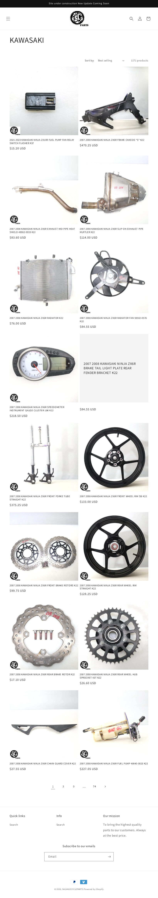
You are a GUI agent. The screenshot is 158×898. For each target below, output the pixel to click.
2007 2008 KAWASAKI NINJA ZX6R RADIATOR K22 (36, 318)
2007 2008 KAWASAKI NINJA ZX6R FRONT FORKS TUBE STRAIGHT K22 (40, 498)
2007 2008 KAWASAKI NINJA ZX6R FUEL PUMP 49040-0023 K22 (114, 763)
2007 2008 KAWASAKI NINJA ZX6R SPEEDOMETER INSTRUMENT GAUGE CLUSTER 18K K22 (37, 409)
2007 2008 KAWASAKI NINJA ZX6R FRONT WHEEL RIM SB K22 (113, 496)
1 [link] (53, 786)
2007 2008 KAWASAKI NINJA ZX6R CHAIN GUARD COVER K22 (43, 763)
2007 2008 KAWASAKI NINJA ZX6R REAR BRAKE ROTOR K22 (42, 674)
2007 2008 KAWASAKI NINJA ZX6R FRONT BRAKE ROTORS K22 (44, 585)
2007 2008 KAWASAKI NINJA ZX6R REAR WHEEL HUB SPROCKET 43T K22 (108, 676)
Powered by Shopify (94, 889)
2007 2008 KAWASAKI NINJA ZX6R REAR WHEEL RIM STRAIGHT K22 (108, 587)
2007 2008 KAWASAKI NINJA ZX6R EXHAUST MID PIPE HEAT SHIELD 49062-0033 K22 (42, 230)
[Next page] (105, 786)
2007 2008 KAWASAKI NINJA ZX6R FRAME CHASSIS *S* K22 (112, 140)
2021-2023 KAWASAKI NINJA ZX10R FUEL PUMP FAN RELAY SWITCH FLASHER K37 (42, 141)
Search (14, 824)
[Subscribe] (109, 856)
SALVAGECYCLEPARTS (72, 889)
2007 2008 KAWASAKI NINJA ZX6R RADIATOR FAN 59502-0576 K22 (113, 320)
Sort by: (89, 60)
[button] (8, 18)
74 (94, 786)
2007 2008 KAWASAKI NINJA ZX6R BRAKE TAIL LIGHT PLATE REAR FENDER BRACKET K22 (110, 368)
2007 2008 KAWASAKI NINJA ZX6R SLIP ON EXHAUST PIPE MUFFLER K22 (112, 230)
